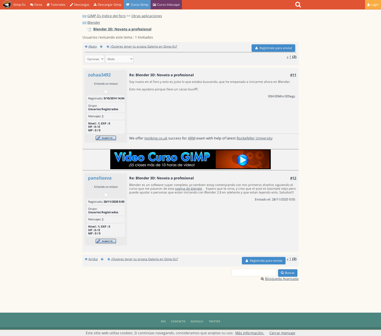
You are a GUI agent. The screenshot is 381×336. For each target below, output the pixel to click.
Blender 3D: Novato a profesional (122, 29)
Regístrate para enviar (276, 48)
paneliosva (100, 178)
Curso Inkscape (168, 4)
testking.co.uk (155, 138)
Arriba (93, 259)
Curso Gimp (139, 4)
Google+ (197, 321)
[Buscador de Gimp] (298, 4)
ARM (191, 138)
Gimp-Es (19, 4)
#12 (293, 178)
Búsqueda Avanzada (282, 278)
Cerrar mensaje (282, 332)
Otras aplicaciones (146, 15)
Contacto (178, 321)
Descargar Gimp (109, 4)
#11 (293, 74)
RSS (163, 321)
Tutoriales (58, 4)
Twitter (214, 321)
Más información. (249, 332)
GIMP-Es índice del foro (106, 15)
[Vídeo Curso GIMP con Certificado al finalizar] (190, 167)
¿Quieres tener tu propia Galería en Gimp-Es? (143, 46)
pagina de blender (188, 188)
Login (375, 4)
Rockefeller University (255, 138)
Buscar (290, 273)
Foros (38, 4)
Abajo (92, 46)
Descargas (81, 4)
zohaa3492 (99, 75)
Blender (93, 22)
